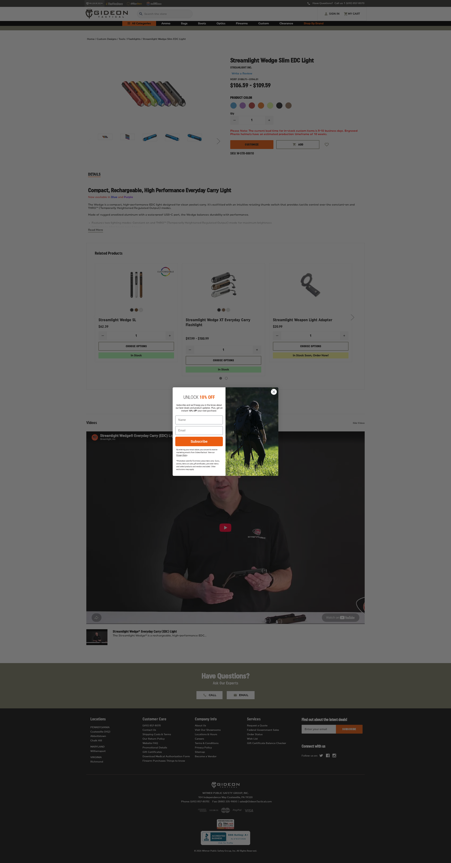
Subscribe (199, 441)
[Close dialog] (274, 392)
